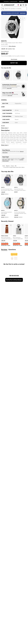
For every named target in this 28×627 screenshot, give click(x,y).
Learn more (9, 88)
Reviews (4, 249)
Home (3, 165)
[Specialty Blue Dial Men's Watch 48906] (12, 198)
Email (9, 159)
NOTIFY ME (14, 63)
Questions (12, 249)
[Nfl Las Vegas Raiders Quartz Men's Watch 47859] (24, 18)
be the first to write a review (14, 279)
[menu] (2, 5)
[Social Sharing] (20, 18)
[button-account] (21, 5)
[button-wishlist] (23, 5)
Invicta (12, 165)
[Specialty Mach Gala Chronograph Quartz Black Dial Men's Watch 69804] (25, 175)
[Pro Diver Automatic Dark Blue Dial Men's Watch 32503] (12, 175)
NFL (16, 165)
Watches (8, 165)
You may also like (6, 68)
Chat (12, 159)
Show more (4, 145)
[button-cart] (26, 5)
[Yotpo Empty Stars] (4, 46)
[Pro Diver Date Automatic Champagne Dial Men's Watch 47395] (25, 198)
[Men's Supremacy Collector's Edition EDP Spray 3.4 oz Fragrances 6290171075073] (22, 225)
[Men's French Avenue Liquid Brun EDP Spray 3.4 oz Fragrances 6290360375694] (11, 225)
